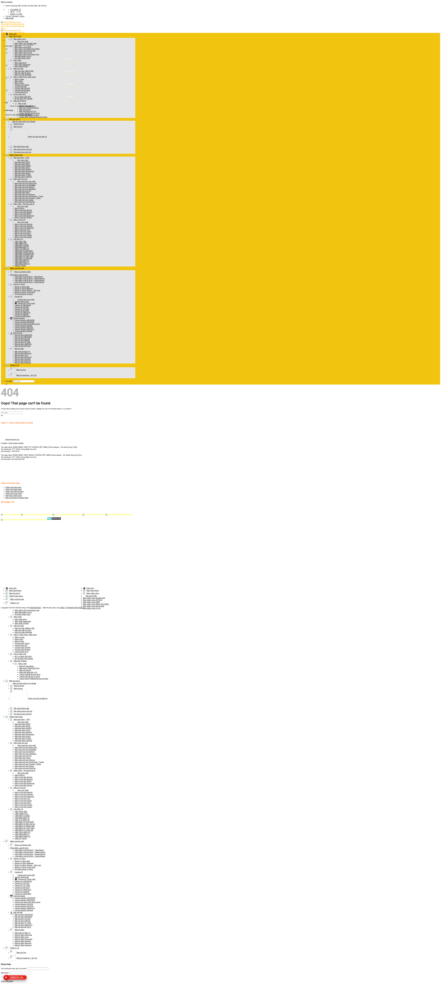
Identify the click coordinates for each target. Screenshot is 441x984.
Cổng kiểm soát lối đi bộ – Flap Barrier (29, 277)
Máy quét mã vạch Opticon (25, 194)
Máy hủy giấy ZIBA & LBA (24, 71)
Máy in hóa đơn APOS (23, 214)
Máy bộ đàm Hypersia (23, 363)
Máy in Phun (19, 83)
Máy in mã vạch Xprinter (24, 226)
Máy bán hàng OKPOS (23, 166)
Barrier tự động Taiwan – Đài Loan (27, 290)
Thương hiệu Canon (22, 85)
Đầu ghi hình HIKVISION (23, 335)
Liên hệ (22, 16)
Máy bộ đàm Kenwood (23, 357)
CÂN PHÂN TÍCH (21, 243)
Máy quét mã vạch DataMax (25, 185)
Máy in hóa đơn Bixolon (23, 212)
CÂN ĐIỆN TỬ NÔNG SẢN (24, 254)
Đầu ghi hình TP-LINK (22, 342)
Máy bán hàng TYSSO (23, 175)
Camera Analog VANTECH (24, 329)
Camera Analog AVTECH (24, 327)
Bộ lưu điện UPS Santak (23, 99)
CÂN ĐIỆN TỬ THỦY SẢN (24, 256)
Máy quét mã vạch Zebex (24, 200)
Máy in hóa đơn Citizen (23, 217)
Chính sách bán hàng (13, 487)
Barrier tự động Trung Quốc (25, 292)
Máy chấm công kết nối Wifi (25, 51)
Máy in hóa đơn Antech (23, 210)
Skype (129, 514)
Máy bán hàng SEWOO (23, 169)
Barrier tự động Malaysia (24, 288)
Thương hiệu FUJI (21, 92)
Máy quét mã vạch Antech (24, 187)
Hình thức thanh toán (14, 496)
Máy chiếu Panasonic (23, 65)
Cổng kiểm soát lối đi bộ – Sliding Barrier (30, 278)
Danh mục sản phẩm (45, 514)
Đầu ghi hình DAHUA (22, 340)
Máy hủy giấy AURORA (23, 75)
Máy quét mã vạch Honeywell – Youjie (29, 196)
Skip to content (6, 2)
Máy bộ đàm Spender (23, 359)
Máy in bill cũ (19, 208)
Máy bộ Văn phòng (26, 106)
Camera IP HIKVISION (23, 305)
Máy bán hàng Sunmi (22, 173)
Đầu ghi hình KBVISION (23, 337)
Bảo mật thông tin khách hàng (17, 498)
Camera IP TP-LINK (22, 309)
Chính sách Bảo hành (14, 489)
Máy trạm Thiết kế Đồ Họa (29, 108)
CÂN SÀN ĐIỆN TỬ (22, 262)
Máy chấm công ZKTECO (24, 45)
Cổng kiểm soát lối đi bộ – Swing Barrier (29, 282)
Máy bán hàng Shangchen (24, 171)
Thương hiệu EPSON (22, 88)
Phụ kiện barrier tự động (24, 294)
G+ (103, 514)
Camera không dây (22, 301)
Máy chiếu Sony (21, 63)
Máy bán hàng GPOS (22, 162)
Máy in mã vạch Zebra (23, 231)
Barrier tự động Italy (22, 287)
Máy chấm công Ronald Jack (25, 43)
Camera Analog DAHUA (23, 331)
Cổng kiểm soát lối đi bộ (19, 275)
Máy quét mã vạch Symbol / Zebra (28, 198)
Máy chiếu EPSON (21, 66)
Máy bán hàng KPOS (22, 164)
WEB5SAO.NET (35, 608)
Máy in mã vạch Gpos (23, 233)
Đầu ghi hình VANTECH (23, 344)
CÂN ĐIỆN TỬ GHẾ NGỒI (24, 251)
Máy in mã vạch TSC (22, 230)
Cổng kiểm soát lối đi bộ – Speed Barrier (30, 280)
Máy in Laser (19, 79)
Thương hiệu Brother (22, 90)
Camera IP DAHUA (21, 314)
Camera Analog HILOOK (23, 326)
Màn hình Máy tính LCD (27, 111)
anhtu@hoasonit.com (12, 439)
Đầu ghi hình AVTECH (22, 346)
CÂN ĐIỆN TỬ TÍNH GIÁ (23, 258)
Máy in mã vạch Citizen (23, 235)
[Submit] (2, 415)
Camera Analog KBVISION (24, 322)
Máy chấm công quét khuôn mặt (27, 54)
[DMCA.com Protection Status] (54, 519)
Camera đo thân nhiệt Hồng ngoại (27, 324)
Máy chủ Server (25, 110)
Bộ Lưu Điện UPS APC (23, 97)
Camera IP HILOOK (21, 307)
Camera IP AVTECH (22, 311)
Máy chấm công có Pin (23, 53)
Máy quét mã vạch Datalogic (25, 189)
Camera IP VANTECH (22, 313)
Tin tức (8, 16)
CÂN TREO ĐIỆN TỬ (22, 260)
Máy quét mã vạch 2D (23, 191)
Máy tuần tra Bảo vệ (22, 351)
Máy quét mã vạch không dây (26, 183)
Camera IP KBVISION (22, 316)
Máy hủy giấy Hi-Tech (22, 73)
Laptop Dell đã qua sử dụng (29, 113)
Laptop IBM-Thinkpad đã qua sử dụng (33, 117)
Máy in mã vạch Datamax (24, 228)
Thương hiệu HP (21, 87)
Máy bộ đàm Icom (21, 355)
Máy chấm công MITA (23, 47)
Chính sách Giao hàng (14, 494)
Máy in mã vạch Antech (23, 224)
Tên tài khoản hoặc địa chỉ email (14, 969)
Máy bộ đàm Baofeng (23, 361)
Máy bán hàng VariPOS (23, 177)
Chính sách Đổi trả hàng (15, 492)
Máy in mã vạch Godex (23, 237)
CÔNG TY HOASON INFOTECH (71, 608)
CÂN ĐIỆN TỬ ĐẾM (22, 245)
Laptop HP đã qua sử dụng (29, 115)
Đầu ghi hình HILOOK (22, 339)
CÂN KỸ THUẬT (20, 266)
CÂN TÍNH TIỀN (20, 242)
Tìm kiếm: (9, 46)
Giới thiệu (15, 16)
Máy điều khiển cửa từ (23, 56)
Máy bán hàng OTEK (22, 168)
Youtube (79, 514)
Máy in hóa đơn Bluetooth (24, 216)
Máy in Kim (19, 81)
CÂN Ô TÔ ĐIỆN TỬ (22, 249)
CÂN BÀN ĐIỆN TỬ (22, 247)
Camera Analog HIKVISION (24, 320)
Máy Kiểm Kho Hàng (22, 193)
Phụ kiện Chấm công (22, 58)
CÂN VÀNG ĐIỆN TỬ (22, 264)
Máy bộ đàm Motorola (23, 353)
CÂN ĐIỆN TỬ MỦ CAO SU (24, 253)
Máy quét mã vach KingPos (25, 202)
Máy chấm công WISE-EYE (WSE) (27, 49)
